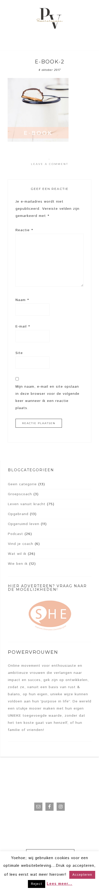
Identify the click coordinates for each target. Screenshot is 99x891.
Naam (22, 300)
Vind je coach (20, 543)
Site (19, 353)
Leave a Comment (49, 164)
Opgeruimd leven (23, 524)
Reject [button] (36, 884)
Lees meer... (59, 883)
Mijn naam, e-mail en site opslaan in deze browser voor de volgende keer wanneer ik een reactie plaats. (47, 397)
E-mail (22, 326)
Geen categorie (22, 484)
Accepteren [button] (82, 874)
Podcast (15, 533)
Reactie (24, 230)
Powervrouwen (49, 19)
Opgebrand (18, 514)
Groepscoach (20, 494)
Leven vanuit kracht (26, 504)
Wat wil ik (17, 553)
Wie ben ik (18, 563)
